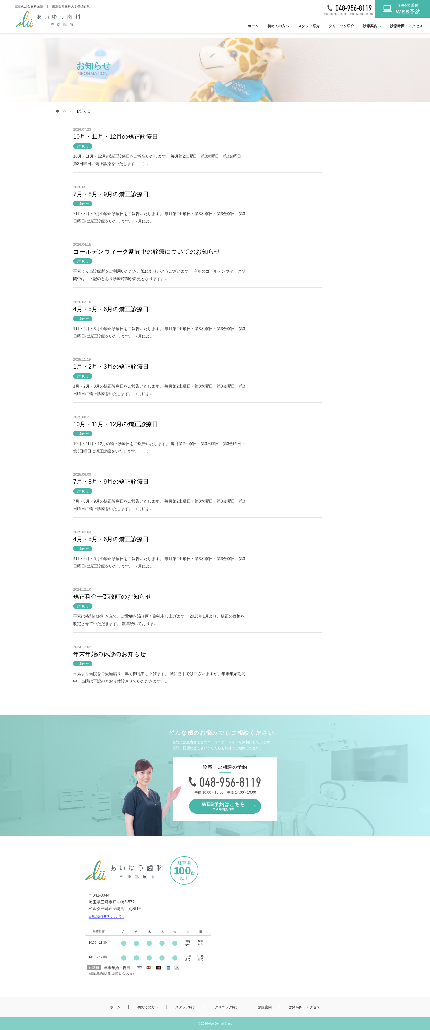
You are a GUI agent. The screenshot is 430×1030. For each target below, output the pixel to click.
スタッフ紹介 (309, 26)
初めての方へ (278, 26)
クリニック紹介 (341, 26)
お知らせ (83, 111)
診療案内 (265, 1007)
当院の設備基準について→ (106, 916)
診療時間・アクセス (406, 26)
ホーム (253, 26)
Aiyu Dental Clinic (220, 1023)
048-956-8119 (353, 8)
